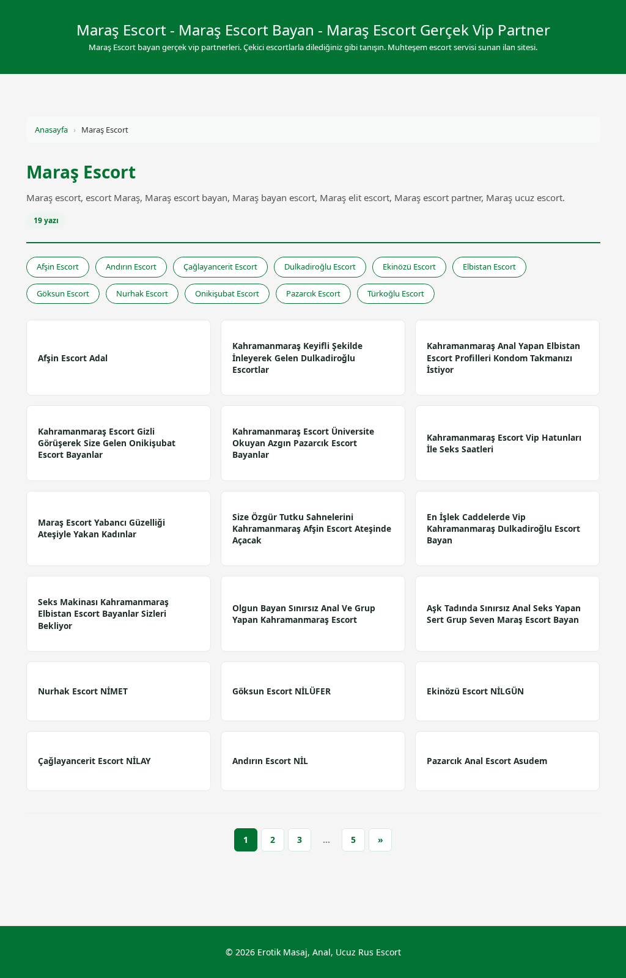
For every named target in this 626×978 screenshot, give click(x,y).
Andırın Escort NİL (270, 761)
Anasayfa (51, 129)
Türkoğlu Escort (395, 293)
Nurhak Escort (142, 293)
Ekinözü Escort (409, 266)
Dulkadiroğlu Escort (320, 266)
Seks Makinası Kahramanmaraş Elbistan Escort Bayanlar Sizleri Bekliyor (103, 613)
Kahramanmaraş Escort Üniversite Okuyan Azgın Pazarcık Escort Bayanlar (303, 442)
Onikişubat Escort (227, 293)
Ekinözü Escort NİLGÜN (475, 691)
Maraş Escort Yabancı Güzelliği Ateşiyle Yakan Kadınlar (101, 528)
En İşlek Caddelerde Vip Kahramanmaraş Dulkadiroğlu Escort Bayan (503, 528)
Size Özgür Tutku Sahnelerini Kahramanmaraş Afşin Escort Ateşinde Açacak (311, 528)
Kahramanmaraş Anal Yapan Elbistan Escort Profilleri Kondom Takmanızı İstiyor (503, 357)
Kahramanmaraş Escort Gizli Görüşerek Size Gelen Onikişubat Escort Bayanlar (106, 442)
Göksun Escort (63, 293)
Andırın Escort (131, 266)
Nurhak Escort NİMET (83, 691)
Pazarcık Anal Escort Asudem (487, 761)
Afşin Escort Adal (73, 358)
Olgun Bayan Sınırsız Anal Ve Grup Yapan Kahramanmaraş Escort (303, 613)
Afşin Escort (58, 266)
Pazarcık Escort (313, 293)
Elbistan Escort (489, 266)
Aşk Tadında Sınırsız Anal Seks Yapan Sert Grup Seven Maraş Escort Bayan (504, 613)
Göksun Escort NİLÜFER (281, 691)
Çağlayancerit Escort (220, 266)
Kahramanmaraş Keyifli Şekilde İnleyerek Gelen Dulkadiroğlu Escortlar (297, 357)
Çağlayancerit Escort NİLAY (94, 761)
